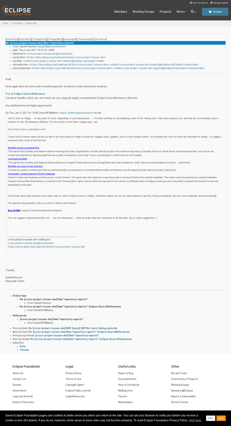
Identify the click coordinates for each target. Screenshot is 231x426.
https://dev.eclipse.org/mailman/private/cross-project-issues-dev (65, 57)
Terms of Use (73, 379)
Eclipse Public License (78, 390)
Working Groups (143, 11)
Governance (20, 390)
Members (120, 11)
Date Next (24, 39)
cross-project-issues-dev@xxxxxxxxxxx (50, 53)
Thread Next (55, 39)
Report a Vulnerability (183, 396)
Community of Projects (184, 379)
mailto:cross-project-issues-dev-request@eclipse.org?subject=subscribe (154, 64)
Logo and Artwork (23, 396)
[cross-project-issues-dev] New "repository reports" (51, 319)
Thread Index (84, 39)
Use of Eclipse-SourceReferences (25, 93)
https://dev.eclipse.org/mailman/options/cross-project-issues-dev (72, 68)
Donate (217, 11)
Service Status (179, 402)
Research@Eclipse (182, 390)
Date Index (70, 39)
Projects (165, 11)
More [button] (180, 11)
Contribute (17, 23)
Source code (31, 23)
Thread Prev (39, 39)
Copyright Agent (75, 384)
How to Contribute (128, 384)
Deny (210, 418)
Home (5, 23)
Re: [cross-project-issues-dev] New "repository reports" (54, 299)
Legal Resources (75, 396)
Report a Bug (125, 373)
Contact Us (19, 379)
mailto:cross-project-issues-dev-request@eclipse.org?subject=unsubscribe (159, 68)
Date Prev (12, 39)
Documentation (127, 379)
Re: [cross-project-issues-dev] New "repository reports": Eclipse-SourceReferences (70, 306)
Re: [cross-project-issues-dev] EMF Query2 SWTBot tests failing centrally (72, 328)
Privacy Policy (73, 373)
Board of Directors (23, 402)
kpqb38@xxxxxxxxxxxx (52, 46)
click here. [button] (195, 420)
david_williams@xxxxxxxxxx (76, 112)
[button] (194, 12)
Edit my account (200, 3)
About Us (18, 373)
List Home (100, 39)
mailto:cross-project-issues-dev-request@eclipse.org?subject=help (63, 60)
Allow (221, 418)
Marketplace (125, 402)
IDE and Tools (179, 373)
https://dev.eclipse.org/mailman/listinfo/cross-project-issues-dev (68, 64)
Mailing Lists (125, 390)
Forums (122, 396)
